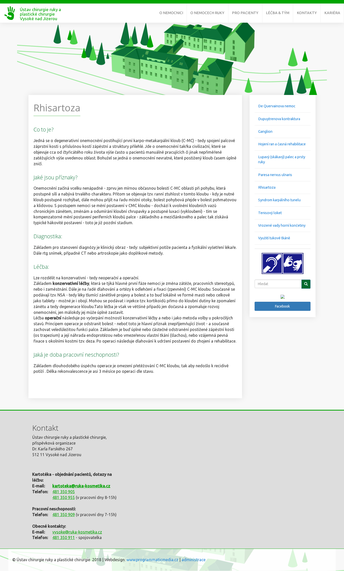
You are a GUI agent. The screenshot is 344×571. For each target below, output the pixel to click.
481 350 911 (63, 537)
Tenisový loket (270, 213)
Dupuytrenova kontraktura (279, 119)
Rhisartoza (267, 187)
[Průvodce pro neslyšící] (283, 263)
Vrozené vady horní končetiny (281, 225)
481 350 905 (63, 491)
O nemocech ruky (207, 13)
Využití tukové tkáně (274, 238)
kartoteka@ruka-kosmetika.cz (81, 486)
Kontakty (307, 13)
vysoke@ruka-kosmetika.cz (77, 532)
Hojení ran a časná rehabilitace (282, 144)
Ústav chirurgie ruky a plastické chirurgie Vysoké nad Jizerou (40, 11)
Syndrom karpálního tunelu (279, 200)
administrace (193, 559)
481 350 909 (63, 514)
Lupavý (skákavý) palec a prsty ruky (281, 159)
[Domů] (10, 13)
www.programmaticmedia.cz (152, 559)
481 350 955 (63, 497)
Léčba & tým (277, 13)
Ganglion (265, 131)
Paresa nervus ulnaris (275, 175)
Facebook (282, 306)
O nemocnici (171, 13)
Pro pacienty (245, 13)
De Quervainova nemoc (276, 106)
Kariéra (332, 13)
